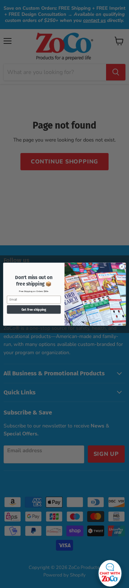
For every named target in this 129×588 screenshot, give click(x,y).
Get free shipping (34, 309)
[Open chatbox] (110, 571)
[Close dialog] (121, 266)
